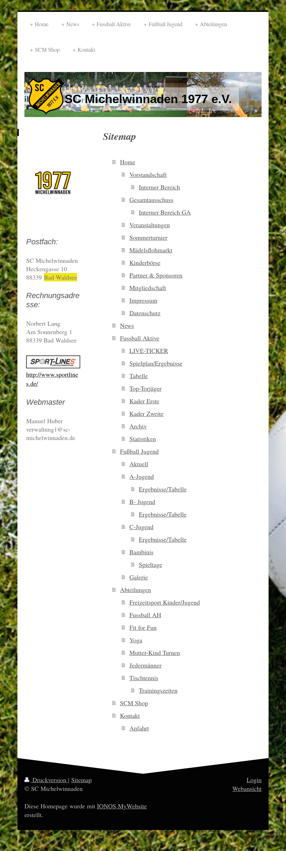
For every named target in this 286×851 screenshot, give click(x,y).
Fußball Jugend (139, 451)
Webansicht (247, 788)
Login (254, 780)
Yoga (135, 640)
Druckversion (49, 780)
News (127, 325)
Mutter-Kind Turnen (154, 652)
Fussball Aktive (139, 338)
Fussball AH (145, 615)
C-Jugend (141, 526)
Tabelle (138, 376)
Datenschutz (144, 313)
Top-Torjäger (145, 388)
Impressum (143, 300)
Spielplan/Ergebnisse (155, 363)
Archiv (138, 426)
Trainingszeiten (158, 690)
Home (127, 162)
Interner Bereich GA (165, 212)
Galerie (138, 577)
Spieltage (150, 564)
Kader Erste (144, 401)
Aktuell (138, 464)
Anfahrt (139, 728)
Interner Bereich (159, 187)
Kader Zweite (146, 413)
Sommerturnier (148, 237)
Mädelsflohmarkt (150, 250)
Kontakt (130, 715)
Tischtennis (143, 677)
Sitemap (81, 780)
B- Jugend (142, 501)
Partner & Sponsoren (155, 275)
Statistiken (142, 438)
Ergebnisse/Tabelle (163, 489)
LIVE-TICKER (148, 350)
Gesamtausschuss (151, 199)
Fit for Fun (143, 627)
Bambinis (141, 552)
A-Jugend (141, 476)
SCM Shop (134, 703)
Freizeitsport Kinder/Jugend (164, 602)
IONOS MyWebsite (122, 806)
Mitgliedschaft (147, 287)
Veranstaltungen (149, 225)
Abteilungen (135, 589)
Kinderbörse (144, 262)
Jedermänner (145, 665)
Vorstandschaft (148, 174)
